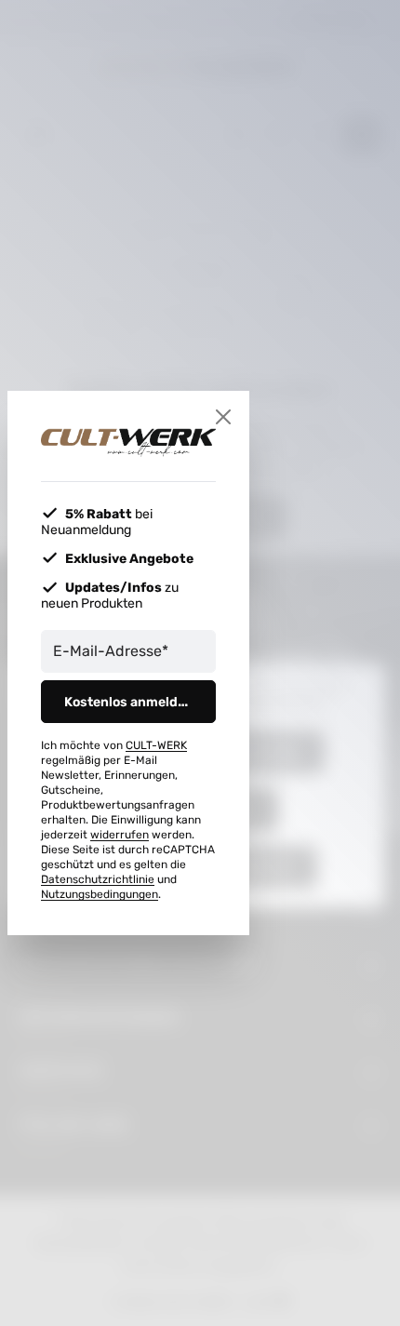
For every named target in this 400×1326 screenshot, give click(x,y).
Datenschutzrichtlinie (97, 879)
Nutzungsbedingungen (99, 894)
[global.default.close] (223, 417)
